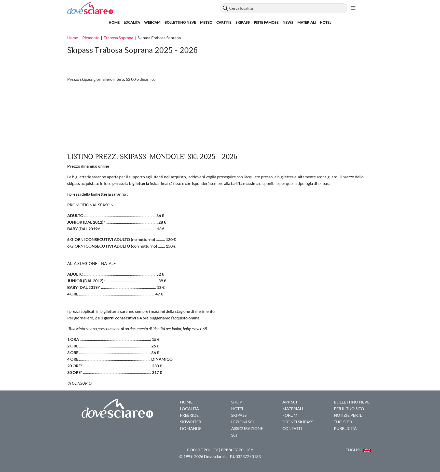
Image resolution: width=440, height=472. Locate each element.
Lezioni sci (242, 421)
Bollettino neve (180, 22)
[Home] (143, 8)
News (288, 22)
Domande (190, 428)
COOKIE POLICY (202, 449)
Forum (289, 415)
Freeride (189, 415)
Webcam (152, 22)
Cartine (223, 22)
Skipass (243, 22)
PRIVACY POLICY (237, 449)
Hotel (325, 22)
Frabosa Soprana (118, 37)
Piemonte (90, 37)
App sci (289, 401)
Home (114, 22)
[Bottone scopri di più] (353, 8)
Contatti (292, 428)
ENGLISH (354, 449)
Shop (236, 401)
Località (132, 22)
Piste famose (266, 22)
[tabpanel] (220, 252)
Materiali (306, 22)
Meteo (206, 22)
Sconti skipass (297, 421)
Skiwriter (190, 421)
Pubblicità (345, 428)
